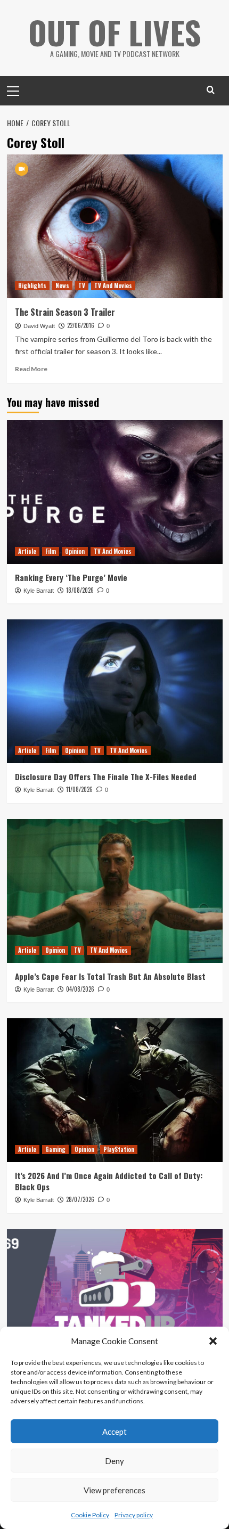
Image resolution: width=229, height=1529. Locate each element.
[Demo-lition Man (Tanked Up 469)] (115, 1301)
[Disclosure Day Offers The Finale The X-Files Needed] (115, 691)
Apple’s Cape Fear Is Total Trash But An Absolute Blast (110, 976)
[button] (213, 1341)
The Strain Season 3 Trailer (65, 312)
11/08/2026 (79, 789)
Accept (114, 1431)
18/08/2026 (80, 590)
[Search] (210, 89)
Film (50, 551)
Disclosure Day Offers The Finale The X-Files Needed (106, 776)
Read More (31, 369)
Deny (114, 1461)
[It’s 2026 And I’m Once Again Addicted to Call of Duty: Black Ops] (115, 1090)
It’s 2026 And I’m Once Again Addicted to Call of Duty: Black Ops (108, 1181)
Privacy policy (133, 1515)
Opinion (75, 551)
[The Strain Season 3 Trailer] (115, 226)
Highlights (32, 285)
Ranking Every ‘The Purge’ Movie (71, 577)
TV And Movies (113, 285)
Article (27, 551)
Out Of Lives (114, 31)
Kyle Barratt (38, 590)
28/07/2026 (80, 1199)
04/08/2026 (80, 989)
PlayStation (118, 1149)
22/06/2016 (80, 325)
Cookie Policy (90, 1515)
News (62, 285)
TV (81, 285)
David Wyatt (39, 326)
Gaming (55, 1149)
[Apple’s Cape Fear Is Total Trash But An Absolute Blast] (115, 891)
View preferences (114, 1490)
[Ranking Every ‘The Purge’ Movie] (115, 492)
